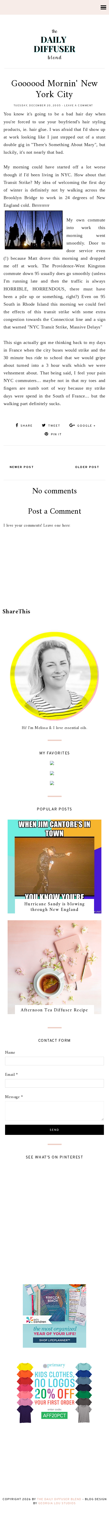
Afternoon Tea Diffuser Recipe (54, 1010)
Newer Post (22, 467)
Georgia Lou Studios (57, 1503)
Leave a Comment (78, 105)
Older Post (87, 467)
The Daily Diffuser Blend (59, 1499)
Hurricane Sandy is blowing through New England (54, 907)
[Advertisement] (56, 593)
